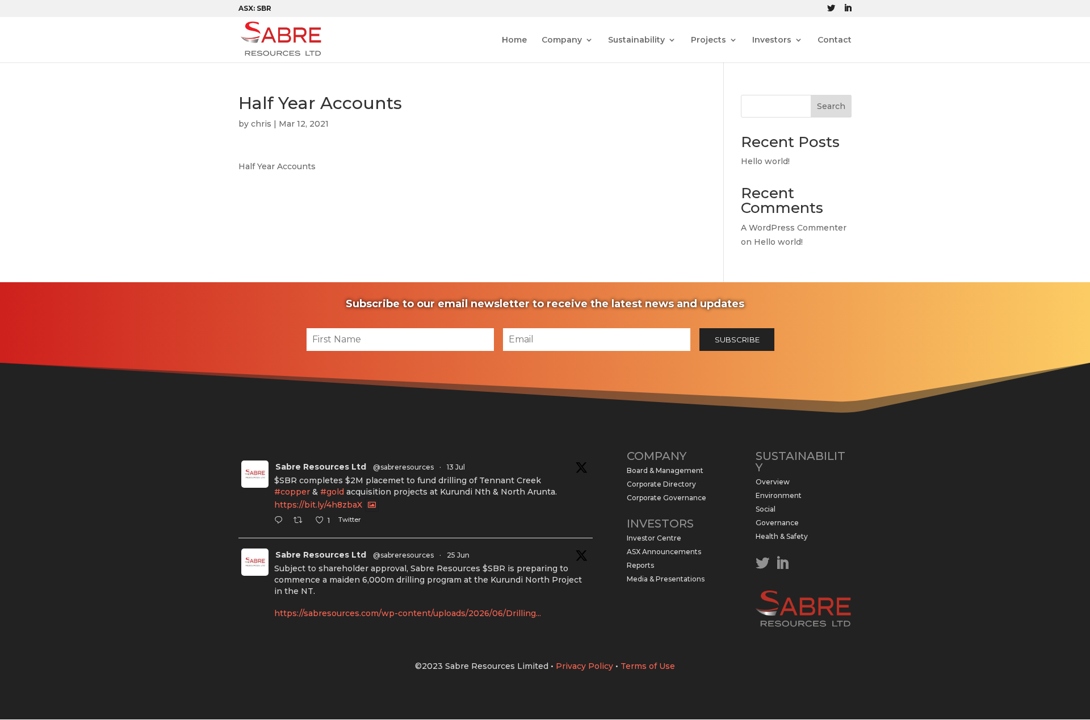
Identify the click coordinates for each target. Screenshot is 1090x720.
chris (261, 124)
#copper (292, 492)
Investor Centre (654, 538)
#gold (332, 492)
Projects (708, 40)
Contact (835, 40)
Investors (771, 40)
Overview (773, 482)
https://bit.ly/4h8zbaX (318, 505)
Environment (779, 495)
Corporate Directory (661, 484)
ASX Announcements (664, 551)
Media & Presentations (666, 579)
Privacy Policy (584, 666)
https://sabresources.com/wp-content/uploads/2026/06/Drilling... (407, 613)
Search (831, 106)
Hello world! (765, 161)
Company (562, 40)
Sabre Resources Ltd (320, 467)
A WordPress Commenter (793, 228)
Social (765, 509)
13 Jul (456, 467)
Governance (777, 522)
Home (514, 40)
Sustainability (636, 40)
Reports (640, 565)
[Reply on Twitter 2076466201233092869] (281, 521)
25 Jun (458, 555)
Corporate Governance (666, 497)
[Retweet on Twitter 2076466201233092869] (301, 521)
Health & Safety (782, 536)
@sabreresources (403, 467)
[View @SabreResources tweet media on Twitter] (372, 505)
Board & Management (665, 470)
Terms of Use (648, 666)
